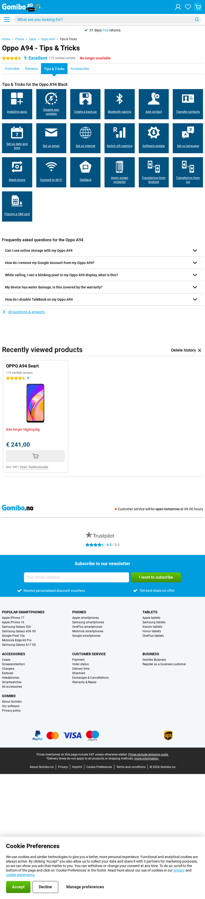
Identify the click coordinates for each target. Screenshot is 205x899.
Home (6, 39)
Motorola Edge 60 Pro (17, 640)
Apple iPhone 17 (13, 618)
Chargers (8, 668)
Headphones (10, 677)
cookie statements (20, 875)
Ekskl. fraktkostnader (34, 467)
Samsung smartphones (88, 622)
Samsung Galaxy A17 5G (19, 644)
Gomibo (9, 696)
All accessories (12, 686)
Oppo (32, 39)
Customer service (89, 654)
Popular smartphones (23, 612)
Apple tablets (151, 618)
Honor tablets (151, 631)
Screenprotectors (13, 664)
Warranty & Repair (84, 682)
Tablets (150, 612)
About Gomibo (12, 701)
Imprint (77, 767)
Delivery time (81, 668)
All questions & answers (26, 312)
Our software (10, 706)
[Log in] (178, 7)
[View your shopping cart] (198, 7)
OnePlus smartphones (87, 627)
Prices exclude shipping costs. (148, 754)
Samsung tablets (154, 622)
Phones (79, 612)
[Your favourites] (188, 7)
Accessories (13, 654)
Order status (80, 664)
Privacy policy (11, 710)
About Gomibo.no (42, 767)
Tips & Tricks (68, 39)
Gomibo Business (154, 659)
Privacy (63, 767)
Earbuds (7, 673)
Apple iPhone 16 (13, 622)
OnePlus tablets (153, 636)
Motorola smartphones (87, 631)
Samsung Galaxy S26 (16, 627)
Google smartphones (86, 636)
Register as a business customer (164, 664)
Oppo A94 (48, 39)
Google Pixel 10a (13, 636)
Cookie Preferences (99, 767)
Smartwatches (12, 682)
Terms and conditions (131, 767)
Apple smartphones (85, 618)
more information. (146, 758)
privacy (179, 870)
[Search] (197, 19)
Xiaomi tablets (152, 627)
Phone (19, 39)
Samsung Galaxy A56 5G (19, 631)
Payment (78, 659)
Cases (6, 659)
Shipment (78, 673)
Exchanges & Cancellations (90, 677)
